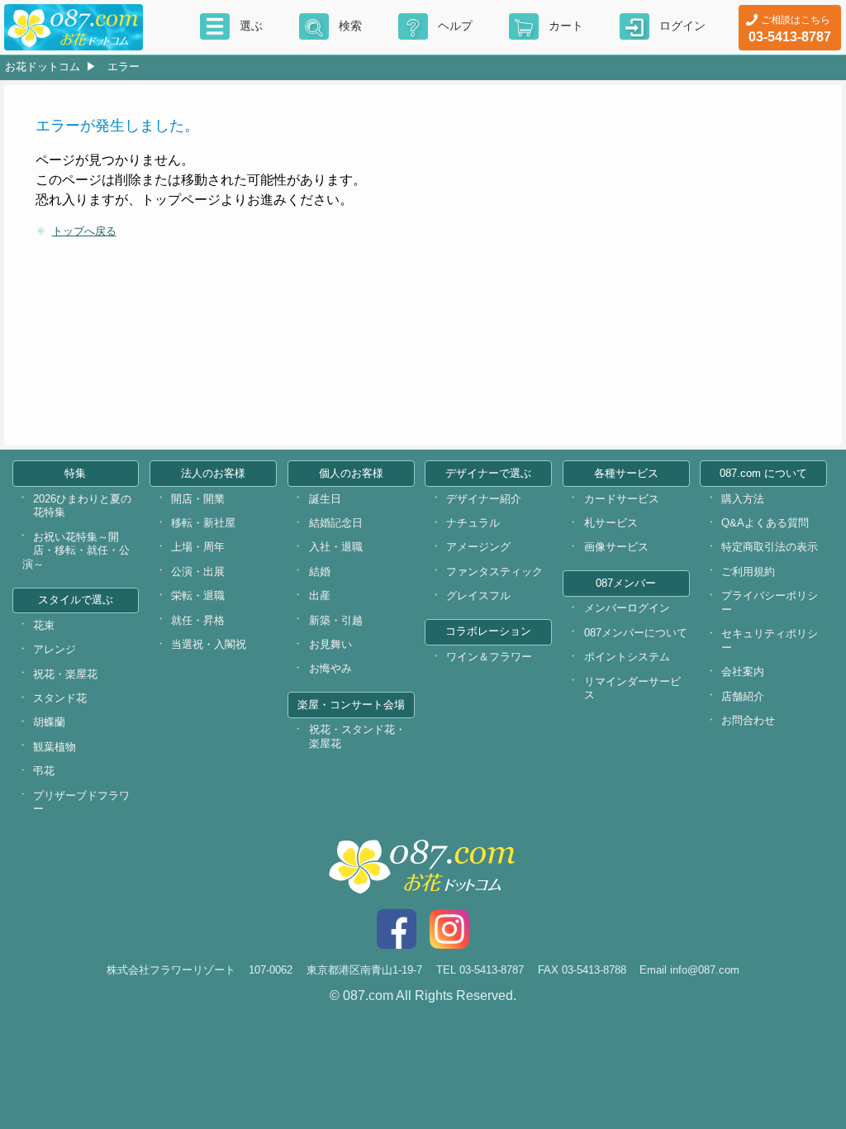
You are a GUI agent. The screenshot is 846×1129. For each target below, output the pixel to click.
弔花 (44, 771)
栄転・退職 (198, 595)
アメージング (478, 547)
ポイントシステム (627, 656)
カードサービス (621, 499)
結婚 (319, 571)
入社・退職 (336, 547)
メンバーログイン (627, 608)
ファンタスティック (494, 571)
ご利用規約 (748, 571)
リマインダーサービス (632, 688)
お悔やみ (330, 668)
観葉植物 (54, 747)
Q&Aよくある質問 (765, 523)
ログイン (682, 25)
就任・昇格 (198, 620)
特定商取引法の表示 (769, 547)
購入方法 (742, 499)
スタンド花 (60, 698)
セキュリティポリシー (769, 640)
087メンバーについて (635, 632)
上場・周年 (198, 547)
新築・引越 (336, 620)
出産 (319, 595)
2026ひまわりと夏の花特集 (82, 506)
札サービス (611, 523)
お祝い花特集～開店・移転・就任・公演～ (76, 550)
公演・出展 (198, 571)
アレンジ (54, 649)
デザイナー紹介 (483, 499)
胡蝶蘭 (49, 722)
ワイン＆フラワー (489, 656)
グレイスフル (478, 595)
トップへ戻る (84, 231)
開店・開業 (198, 499)
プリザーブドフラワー (81, 802)
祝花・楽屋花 (65, 674)
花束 (44, 625)
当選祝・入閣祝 (208, 644)
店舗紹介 (742, 696)
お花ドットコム (42, 66)
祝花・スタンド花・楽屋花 (357, 736)
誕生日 (325, 499)
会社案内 (742, 671)
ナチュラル (473, 523)
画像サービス (616, 547)
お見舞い (330, 644)
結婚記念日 (336, 523)
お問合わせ (748, 720)
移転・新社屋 (203, 523)
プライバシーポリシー (769, 602)
